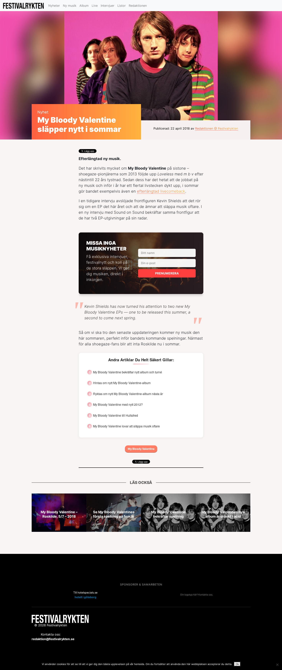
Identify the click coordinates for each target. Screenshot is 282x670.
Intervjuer (107, 5)
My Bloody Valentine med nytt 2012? (118, 404)
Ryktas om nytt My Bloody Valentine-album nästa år (128, 394)
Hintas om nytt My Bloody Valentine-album (122, 383)
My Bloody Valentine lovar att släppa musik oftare (126, 426)
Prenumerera (167, 273)
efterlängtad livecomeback (161, 191)
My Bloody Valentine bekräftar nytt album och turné (127, 372)
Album (84, 5)
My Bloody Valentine (141, 448)
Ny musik (69, 5)
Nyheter (54, 5)
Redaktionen (138, 5)
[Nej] (277, 665)
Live (95, 5)
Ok (237, 664)
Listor (121, 5)
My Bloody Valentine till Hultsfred (115, 415)
